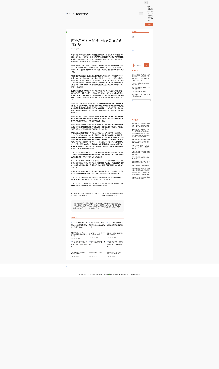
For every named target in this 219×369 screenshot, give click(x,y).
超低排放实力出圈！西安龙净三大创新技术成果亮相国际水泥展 (141, 162)
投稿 (149, 24)
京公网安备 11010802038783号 (131, 274)
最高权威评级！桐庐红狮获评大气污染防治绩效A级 (141, 95)
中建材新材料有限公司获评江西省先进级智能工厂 (141, 88)
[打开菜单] (141, 13)
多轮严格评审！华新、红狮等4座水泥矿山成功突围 (97, 233)
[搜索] (146, 65)
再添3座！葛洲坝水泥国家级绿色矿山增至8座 (115, 233)
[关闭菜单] (145, 2)
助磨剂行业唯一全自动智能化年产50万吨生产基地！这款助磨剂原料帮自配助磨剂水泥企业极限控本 (141, 141)
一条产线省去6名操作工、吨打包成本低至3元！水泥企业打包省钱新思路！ (140, 147)
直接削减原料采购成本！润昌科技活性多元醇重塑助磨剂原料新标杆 (141, 169)
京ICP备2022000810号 (102, 274)
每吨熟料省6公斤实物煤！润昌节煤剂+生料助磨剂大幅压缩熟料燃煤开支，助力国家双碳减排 (141, 135)
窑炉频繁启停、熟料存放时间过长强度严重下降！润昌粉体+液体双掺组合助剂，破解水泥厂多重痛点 (141, 125)
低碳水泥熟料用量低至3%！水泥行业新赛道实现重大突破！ (141, 177)
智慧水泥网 (82, 13)
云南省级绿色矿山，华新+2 (139, 91)
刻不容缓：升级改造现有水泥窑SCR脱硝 (140, 157)
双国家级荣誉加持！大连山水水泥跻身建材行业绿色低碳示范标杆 (79, 234)
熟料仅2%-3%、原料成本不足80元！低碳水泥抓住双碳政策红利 (140, 130)
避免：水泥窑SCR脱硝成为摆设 (140, 165)
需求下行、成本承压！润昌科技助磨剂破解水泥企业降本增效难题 (141, 173)
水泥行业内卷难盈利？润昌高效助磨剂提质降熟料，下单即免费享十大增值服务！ (141, 153)
